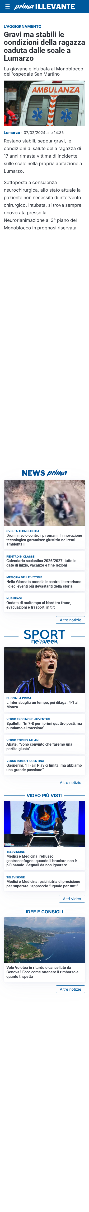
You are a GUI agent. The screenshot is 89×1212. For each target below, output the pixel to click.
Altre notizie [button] (70, 620)
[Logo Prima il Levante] (44, 6)
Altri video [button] (72, 898)
